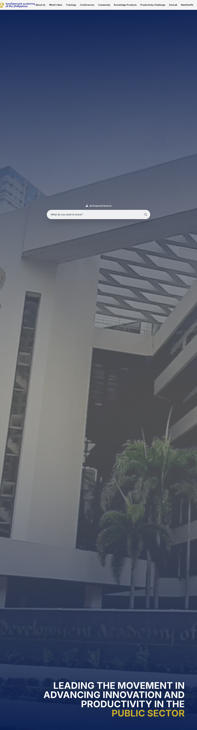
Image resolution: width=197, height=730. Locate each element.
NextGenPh (187, 5)
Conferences (87, 5)
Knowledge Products (125, 5)
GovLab (173, 5)
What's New (55, 5)
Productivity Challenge (152, 5)
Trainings (71, 5)
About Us (40, 5)
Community (104, 5)
